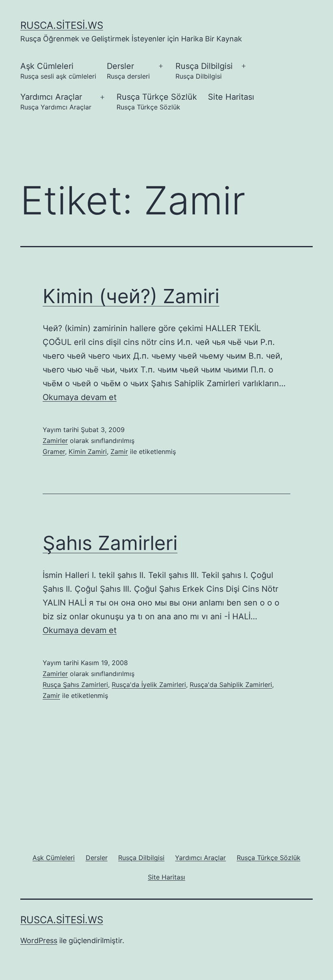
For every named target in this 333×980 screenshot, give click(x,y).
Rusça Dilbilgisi (204, 70)
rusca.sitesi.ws (61, 25)
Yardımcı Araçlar (55, 101)
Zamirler (55, 441)
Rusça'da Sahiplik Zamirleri (231, 684)
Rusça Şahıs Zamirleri (75, 684)
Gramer (54, 451)
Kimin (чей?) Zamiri (131, 296)
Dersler (128, 70)
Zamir (119, 451)
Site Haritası (231, 97)
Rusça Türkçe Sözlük (157, 101)
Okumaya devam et (80, 397)
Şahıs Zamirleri (110, 543)
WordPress (38, 940)
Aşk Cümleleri (58, 70)
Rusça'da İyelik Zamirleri (149, 684)
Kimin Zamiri (88, 451)
